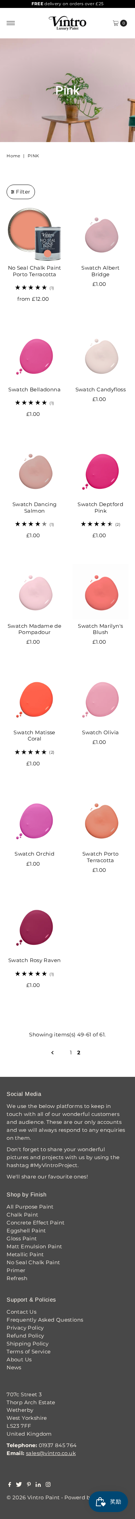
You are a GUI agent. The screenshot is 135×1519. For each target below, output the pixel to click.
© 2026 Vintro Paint (33, 1497)
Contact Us (21, 1311)
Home (13, 155)
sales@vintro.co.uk (51, 1453)
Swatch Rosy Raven (34, 960)
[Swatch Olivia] (100, 698)
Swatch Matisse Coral (34, 735)
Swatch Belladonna (34, 389)
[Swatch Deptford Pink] (100, 470)
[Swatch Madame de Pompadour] (34, 591)
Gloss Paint (22, 1238)
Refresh (17, 1278)
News (14, 1367)
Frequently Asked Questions (45, 1319)
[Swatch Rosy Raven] (34, 926)
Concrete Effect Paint (35, 1222)
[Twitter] (19, 1485)
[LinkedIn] (38, 1485)
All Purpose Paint (30, 1206)
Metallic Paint (25, 1254)
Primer (16, 1270)
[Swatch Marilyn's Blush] (100, 591)
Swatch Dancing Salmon (34, 507)
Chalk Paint (22, 1214)
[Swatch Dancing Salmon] (34, 470)
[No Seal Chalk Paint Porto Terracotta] (34, 234)
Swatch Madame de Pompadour (34, 629)
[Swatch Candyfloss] (100, 355)
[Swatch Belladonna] (34, 355)
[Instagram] (48, 1485)
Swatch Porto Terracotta (100, 856)
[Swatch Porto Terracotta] (100, 820)
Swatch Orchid (34, 853)
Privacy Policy (25, 1327)
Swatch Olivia (100, 732)
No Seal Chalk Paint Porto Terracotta (34, 270)
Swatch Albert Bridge (100, 270)
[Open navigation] (11, 23)
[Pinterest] (29, 1485)
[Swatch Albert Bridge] (100, 234)
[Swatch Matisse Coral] (34, 698)
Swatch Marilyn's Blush (100, 629)
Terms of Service (29, 1351)
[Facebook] (9, 1485)
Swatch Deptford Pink (100, 507)
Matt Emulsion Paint (34, 1246)
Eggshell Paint (26, 1230)
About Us (19, 1359)
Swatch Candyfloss (100, 389)
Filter (23, 191)
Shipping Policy (27, 1343)
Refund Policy (25, 1335)
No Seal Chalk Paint (33, 1262)
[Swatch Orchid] (34, 820)
